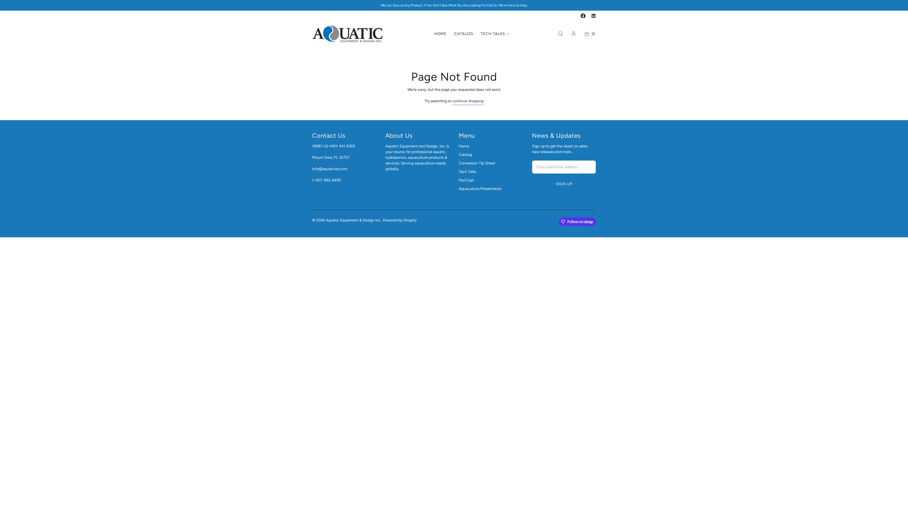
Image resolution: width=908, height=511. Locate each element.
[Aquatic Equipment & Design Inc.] (347, 34)
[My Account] (573, 34)
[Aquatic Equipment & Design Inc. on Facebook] (583, 16)
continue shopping (468, 101)
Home (440, 33)
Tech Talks (493, 33)
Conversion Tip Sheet (477, 163)
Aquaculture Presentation (480, 188)
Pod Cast (466, 180)
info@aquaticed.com (330, 169)
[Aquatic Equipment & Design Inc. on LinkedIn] (593, 16)
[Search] (560, 34)
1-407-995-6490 (326, 180)
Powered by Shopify (400, 220)
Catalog (463, 33)
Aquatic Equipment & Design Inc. (353, 220)
